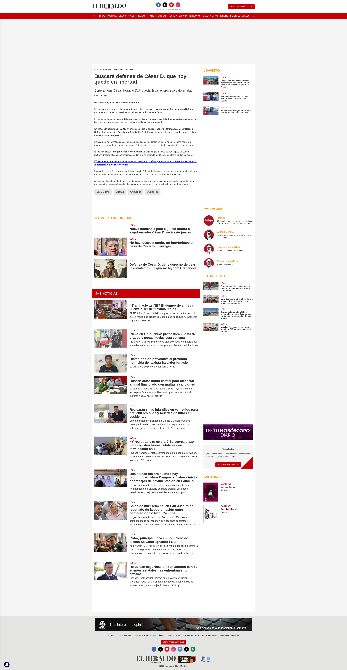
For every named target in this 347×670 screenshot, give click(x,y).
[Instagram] (178, 4)
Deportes (235, 16)
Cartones (163, 16)
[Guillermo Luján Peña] (208, 262)
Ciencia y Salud (210, 16)
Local (102, 16)
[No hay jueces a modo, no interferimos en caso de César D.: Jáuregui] (110, 247)
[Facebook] (158, 4)
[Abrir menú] (94, 16)
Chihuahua (135, 192)
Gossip (173, 16)
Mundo (131, 16)
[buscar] (253, 16)
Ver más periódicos (241, 6)
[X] (165, 4)
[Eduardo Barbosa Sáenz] (208, 248)
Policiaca (112, 16)
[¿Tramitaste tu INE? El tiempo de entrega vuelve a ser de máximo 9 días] (110, 313)
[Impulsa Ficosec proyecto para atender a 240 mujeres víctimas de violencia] (210, 327)
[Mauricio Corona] (208, 234)
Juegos (246, 16)
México (122, 16)
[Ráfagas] (208, 220)
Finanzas (141, 16)
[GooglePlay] (193, 649)
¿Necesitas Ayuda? (173, 642)
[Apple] (186, 649)
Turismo (224, 16)
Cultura (183, 16)
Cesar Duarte (103, 192)
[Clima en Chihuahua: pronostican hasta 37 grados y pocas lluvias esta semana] (110, 340)
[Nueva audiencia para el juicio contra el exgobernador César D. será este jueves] (110, 229)
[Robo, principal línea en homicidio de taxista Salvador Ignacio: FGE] (110, 545)
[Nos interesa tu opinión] (173, 624)
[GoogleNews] (180, 649)
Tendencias (194, 16)
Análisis (152, 16)
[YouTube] (171, 4)
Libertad (120, 192)
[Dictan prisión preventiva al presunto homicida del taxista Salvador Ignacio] (110, 363)
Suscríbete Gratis (228, 464)
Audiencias (152, 192)
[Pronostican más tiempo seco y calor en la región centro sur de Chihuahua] (210, 286)
